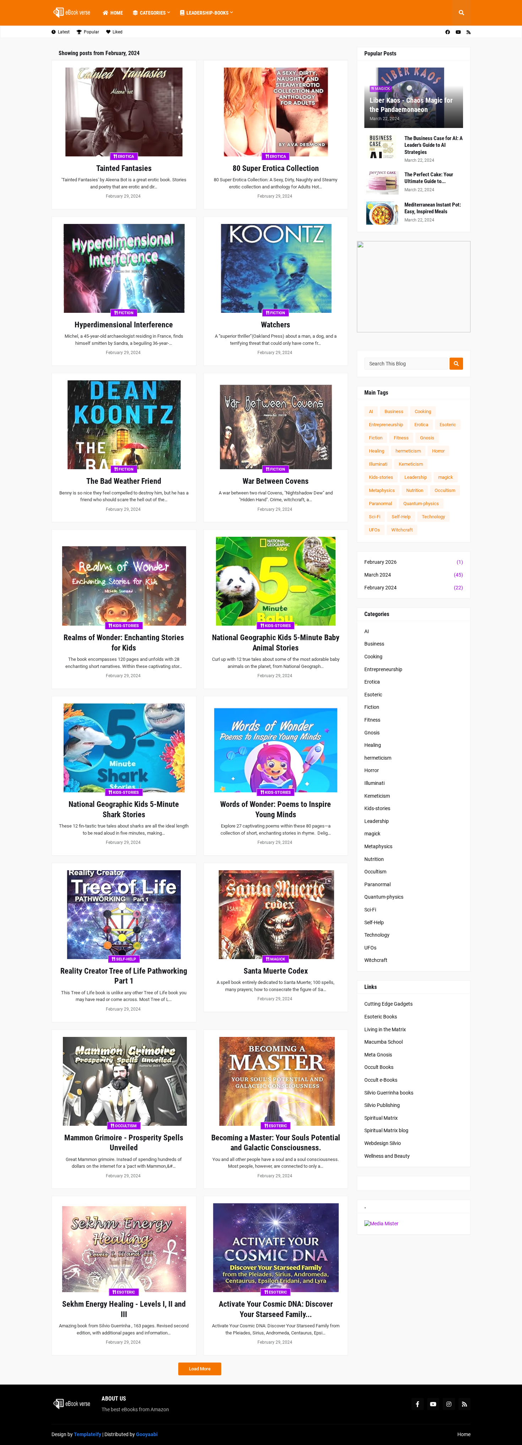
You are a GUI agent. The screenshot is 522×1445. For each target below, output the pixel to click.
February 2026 (413, 562)
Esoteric (448, 424)
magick (445, 477)
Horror (438, 451)
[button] (461, 13)
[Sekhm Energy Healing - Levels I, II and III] (124, 1247)
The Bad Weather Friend (123, 481)
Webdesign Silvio (382, 1143)
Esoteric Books (380, 1016)
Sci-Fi (374, 516)
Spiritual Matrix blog (386, 1130)
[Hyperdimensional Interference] (124, 268)
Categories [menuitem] (153, 13)
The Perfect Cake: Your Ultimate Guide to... (428, 178)
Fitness (401, 437)
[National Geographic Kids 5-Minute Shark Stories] (124, 747)
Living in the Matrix (385, 1029)
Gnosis (427, 437)
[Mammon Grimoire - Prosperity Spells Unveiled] (124, 1081)
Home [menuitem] (116, 13)
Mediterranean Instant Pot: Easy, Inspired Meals (432, 208)
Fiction (375, 437)
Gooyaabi (147, 1434)
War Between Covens (276, 481)
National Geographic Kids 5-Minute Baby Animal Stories (275, 642)
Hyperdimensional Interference (124, 324)
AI (371, 411)
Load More (200, 1368)
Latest (64, 32)
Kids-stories (381, 477)
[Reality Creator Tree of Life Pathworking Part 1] (124, 914)
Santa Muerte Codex (276, 971)
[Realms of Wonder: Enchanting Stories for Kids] (124, 581)
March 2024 (413, 575)
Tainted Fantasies (124, 168)
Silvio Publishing (382, 1105)
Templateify (87, 1434)
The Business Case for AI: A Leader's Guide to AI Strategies (433, 145)
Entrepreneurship (386, 424)
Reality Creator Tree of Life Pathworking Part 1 (123, 976)
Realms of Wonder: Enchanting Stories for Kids (124, 642)
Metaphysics (382, 490)
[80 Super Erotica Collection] (276, 112)
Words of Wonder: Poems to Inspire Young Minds (275, 809)
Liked (118, 32)
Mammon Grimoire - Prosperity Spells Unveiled (123, 1142)
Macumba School (383, 1042)
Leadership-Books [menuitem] (207, 13)
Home (464, 1434)
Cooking (423, 411)
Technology (433, 516)
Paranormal (380, 503)
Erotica (421, 424)
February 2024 (413, 587)
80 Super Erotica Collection (276, 168)
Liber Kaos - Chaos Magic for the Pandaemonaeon (411, 105)
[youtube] (458, 32)
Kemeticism (411, 464)
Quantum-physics (421, 503)
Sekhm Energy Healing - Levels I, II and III (124, 1309)
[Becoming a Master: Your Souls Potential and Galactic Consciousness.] (276, 1081)
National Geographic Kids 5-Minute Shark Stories (124, 809)
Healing (376, 451)
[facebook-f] (418, 1404)
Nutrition (414, 490)
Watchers (275, 324)
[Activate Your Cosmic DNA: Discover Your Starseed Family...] (276, 1247)
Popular (91, 32)
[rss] (469, 32)
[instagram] (449, 1404)
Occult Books (378, 1067)
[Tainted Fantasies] (124, 112)
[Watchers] (276, 268)
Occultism (445, 490)
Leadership (415, 477)
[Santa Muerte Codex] (276, 914)
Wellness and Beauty (387, 1156)
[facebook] (447, 32)
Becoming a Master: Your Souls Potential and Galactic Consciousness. (275, 1142)
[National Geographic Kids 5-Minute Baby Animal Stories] (276, 581)
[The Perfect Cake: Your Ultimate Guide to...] (382, 182)
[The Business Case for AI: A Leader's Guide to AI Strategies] (382, 146)
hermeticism (408, 451)
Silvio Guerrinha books (388, 1093)
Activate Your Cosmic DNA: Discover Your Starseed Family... (276, 1309)
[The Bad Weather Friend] (124, 424)
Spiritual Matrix (381, 1118)
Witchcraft (402, 529)
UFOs (374, 529)
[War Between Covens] (276, 424)
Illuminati (378, 464)
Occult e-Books (380, 1080)
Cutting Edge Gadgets (388, 1004)
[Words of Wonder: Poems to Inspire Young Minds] (276, 747)
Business (394, 411)
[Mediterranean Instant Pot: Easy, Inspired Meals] (382, 213)
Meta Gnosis (378, 1055)
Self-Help (401, 516)
